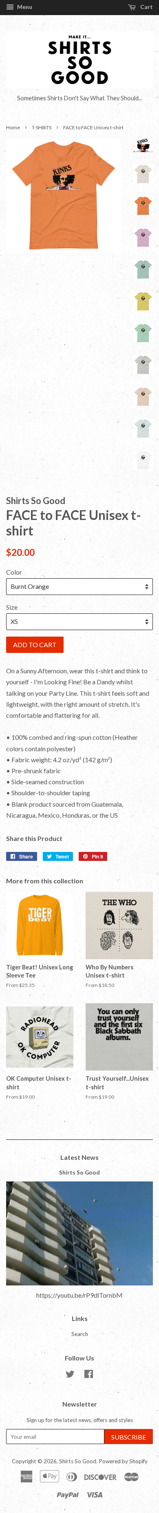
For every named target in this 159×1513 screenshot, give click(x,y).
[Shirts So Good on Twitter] (70, 1375)
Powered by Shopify (123, 1461)
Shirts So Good (79, 1172)
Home (13, 127)
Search (79, 1334)
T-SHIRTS (41, 127)
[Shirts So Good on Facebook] (88, 1375)
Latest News (79, 1157)
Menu (24, 6)
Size (12, 607)
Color (14, 572)
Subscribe (128, 1437)
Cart (146, 6)
